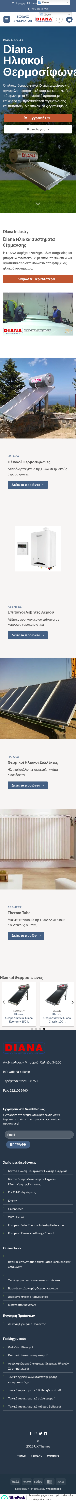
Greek (47, 14)
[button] (6, 19)
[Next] (72, 1002)
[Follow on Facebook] (30, 1434)
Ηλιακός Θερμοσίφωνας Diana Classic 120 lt (36, 1018)
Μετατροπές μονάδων (22, 1304)
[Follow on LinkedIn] (45, 1434)
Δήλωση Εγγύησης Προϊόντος (27, 1324)
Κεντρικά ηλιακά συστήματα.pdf (28, 1355)
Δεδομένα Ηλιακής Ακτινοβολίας (28, 1296)
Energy (12, 1200)
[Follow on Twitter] (40, 1434)
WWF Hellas (16, 1217)
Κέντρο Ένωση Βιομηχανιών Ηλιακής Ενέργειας (37, 1171)
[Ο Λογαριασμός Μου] (59, 19)
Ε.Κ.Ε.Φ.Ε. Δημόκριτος (22, 1192)
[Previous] (4, 1002)
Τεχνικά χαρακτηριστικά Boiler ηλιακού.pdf (34, 1390)
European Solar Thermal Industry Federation (36, 1225)
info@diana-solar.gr (16, 1071)
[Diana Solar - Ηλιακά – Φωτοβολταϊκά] (44, 19)
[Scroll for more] (38, 203)
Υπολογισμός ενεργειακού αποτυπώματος (34, 1280)
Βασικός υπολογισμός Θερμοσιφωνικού (33, 1288)
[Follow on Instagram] (35, 1434)
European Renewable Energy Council (31, 1233)
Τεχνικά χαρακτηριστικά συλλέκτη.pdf (31, 1398)
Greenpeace (15, 1208)
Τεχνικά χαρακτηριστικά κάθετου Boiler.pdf (34, 1406)
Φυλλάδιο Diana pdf (20, 1347)
